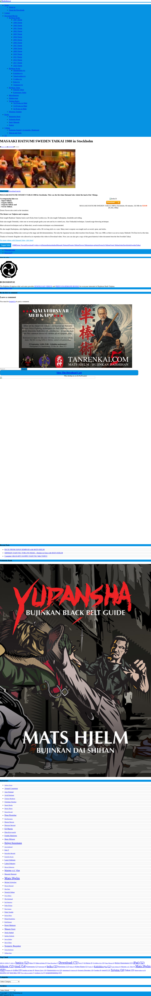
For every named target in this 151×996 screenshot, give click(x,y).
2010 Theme (17, 54)
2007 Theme (17, 46)
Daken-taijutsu (41, 963)
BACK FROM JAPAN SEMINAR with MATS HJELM (25, 549)
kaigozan (42, 967)
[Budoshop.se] (75, 1)
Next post (7, 253)
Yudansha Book (14, 119)
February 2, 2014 (4, 146)
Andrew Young (8, 785)
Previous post (10, 250)
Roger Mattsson (10, 925)
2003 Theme (17, 34)
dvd (81, 963)
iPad (138, 962)
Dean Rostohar (10, 815)
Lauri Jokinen (10, 860)
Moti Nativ (7, 889)
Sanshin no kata (28, 970)
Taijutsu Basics (14, 101)
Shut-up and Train (15, 133)
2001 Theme (17, 28)
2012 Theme (17, 60)
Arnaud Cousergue (11, 788)
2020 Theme (17, 66)
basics (22, 962)
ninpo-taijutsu (94, 245)
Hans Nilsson (10, 839)
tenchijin (4, 973)
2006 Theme (17, 43)
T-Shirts (7, 128)
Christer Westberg (10, 798)
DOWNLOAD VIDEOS (43, 286)
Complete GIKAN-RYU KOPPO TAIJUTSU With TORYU (26, 556)
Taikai (138, 245)
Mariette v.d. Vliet (12, 870)
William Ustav (8, 953)
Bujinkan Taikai (14, 88)
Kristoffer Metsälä (10, 853)
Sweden (133, 245)
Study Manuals (14, 122)
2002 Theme (17, 31)
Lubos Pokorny (10, 864)
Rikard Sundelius (10, 919)
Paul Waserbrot (8, 902)
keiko (52, 966)
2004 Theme (17, 37)
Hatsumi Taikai (18, 90)
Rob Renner (8, 922)
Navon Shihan (84, 245)
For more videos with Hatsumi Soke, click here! (16, 240)
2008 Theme (17, 48)
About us (12, 7)
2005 (2, 963)
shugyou (74, 970)
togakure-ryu (40, 973)
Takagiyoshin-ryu (19, 76)
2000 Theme (17, 25)
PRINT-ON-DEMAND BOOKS (67, 286)
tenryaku (15, 973)
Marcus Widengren (9, 867)
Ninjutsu (9, 970)
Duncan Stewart (10, 825)
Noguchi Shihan (104, 245)
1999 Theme (17, 23)
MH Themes (18, 995)
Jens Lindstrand (8, 847)
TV (5, 136)
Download (29, 245)
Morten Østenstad (9, 885)
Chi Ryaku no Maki (20, 106)
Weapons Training (15, 112)
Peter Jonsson (8, 909)
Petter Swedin (9, 912)
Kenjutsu (63, 967)
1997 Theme (17, 20)
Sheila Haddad (9, 933)
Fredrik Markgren (11, 836)
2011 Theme (17, 57)
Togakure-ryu (18, 85)
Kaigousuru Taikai (19, 92)
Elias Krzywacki (10, 832)
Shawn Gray (10, 929)
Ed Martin (9, 829)
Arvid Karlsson (9, 795)
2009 (13, 963)
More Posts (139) (6, 288)
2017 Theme (17, 63)
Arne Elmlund (9, 792)
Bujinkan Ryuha (14, 68)
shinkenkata (67, 970)
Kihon (72, 967)
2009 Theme (17, 51)
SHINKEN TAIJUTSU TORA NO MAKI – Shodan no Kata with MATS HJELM (34, 553)
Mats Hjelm (12, 878)
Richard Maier (8, 915)
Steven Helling (8, 939)
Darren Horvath (9, 812)
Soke (121, 245)
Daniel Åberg (8, 808)
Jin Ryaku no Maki (20, 109)
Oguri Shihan (114, 245)
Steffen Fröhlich (9, 936)
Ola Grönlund (9, 899)
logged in (12, 301)
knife (91, 967)
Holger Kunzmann (13, 843)
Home (6, 5)
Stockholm (127, 245)
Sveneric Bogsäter (13, 946)
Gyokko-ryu (17, 79)
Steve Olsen (8, 942)
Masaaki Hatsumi (63, 245)
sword (106, 970)
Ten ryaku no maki (27, 973)
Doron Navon (21, 245)
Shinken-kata (13, 98)
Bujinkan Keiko (14, 18)
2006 (7, 963)
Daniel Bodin (9, 805)
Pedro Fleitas (8, 905)
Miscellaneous (14, 95)
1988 (14, 245)
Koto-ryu (16, 82)
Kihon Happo (81, 967)
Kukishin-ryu (18, 73)
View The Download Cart (69, 372)
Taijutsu (117, 970)
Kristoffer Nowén (9, 856)
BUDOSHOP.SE (11, 146)
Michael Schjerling (10, 882)
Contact (7, 13)
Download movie (14, 191)
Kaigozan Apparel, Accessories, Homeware (24, 130)
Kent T (7, 850)
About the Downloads (16, 10)
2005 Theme (17, 40)
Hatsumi (44, 245)
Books (6, 115)
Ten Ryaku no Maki (20, 103)
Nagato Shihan (74, 245)
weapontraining (53, 973)
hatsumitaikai (52, 245)
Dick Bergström (9, 819)
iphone (7, 966)
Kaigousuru (32, 967)
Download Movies (10, 16)
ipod (20, 966)
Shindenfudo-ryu (19, 70)
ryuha (17, 970)
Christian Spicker (10, 802)
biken (32, 963)
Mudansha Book (14, 117)
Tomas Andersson (9, 949)
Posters (11, 125)
